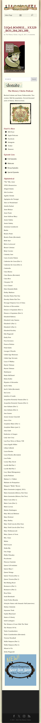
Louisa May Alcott (10, 462)
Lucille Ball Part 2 (10, 469)
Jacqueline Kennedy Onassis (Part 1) (16, 399)
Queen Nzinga (8, 572)
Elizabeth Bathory (10, 316)
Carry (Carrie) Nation (11, 258)
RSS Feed (11, 132)
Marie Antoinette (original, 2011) (14, 489)
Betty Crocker (8, 251)
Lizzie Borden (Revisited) (12, 455)
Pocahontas (7, 558)
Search (34, 79)
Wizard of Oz (8, 648)
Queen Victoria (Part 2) (11, 579)
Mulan (6, 541)
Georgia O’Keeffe (10, 351)
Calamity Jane (8, 254)
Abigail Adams (9, 189)
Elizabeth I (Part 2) (10, 327)
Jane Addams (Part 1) (11, 406)
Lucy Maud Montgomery (12, 472)
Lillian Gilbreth (9, 448)
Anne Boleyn (8, 209)
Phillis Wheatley (9, 555)
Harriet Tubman (9, 365)
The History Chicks (11, 34)
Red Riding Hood (9, 583)
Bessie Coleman (9, 247)
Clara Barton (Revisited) (12, 275)
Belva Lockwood (9, 244)
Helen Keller (8, 379)
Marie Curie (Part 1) (10, 500)
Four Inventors (9, 341)
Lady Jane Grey (9, 437)
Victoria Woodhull (10, 638)
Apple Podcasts (13, 135)
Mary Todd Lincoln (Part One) (14, 524)
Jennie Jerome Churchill (12, 417)
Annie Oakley (8, 220)
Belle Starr (7, 240)
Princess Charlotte (10, 562)
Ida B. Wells (8, 386)
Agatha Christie (9, 196)
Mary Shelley (8, 520)
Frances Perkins (9, 344)
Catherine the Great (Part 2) (13, 265)
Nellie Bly (7, 548)
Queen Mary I (8, 569)
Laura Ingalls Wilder (10, 444)
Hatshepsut (7, 372)
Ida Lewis (7, 392)
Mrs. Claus (7, 538)
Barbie (6, 230)
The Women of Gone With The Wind (16, 624)
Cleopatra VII (8, 282)
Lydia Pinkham (9, 475)
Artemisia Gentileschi (11, 227)
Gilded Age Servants (10, 358)
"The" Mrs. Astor (9, 182)
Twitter (10, 146)
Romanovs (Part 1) (10, 586)
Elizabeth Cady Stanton (11, 320)
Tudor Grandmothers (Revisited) (14, 634)
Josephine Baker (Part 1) (12, 424)
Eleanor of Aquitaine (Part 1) (13, 310)
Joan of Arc (7, 420)
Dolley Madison (9, 292)
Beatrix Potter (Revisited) (12, 237)
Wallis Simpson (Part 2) (11, 645)
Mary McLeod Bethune (11, 513)
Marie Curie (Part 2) (10, 503)
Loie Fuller (7, 458)
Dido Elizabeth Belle (10, 289)
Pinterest (10, 149)
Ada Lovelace (8, 192)
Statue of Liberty (9, 617)
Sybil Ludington (9, 621)
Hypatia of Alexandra (11, 382)
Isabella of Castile (10, 396)
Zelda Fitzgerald (9, 652)
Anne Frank (8, 213)
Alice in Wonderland (10, 202)
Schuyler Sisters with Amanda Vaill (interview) (19, 603)
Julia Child (7, 430)
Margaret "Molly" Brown (12, 486)
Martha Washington (10, 510)
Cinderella (7, 268)
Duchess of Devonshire (11, 306)
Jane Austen (8, 413)
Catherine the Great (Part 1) (13, 261)
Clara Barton (8, 272)
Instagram (11, 142)
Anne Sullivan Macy (10, 216)
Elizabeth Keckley (10, 330)
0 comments (31, 34)
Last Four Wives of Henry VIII (14, 441)
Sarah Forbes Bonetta (11, 600)
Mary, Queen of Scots (11, 534)
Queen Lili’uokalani (10, 565)
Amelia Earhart (9, 206)
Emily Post (7, 337)
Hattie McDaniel (9, 375)
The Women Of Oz (10, 627)
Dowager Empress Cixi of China (14, 303)
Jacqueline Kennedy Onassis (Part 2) (16, 403)
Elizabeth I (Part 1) (10, 323)
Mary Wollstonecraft (10, 531)
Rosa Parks (7, 593)
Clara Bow (7, 278)
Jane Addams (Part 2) (11, 410)
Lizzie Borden (8, 451)
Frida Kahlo (8, 348)
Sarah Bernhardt (9, 596)
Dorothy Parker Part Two (12, 299)
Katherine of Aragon (10, 434)
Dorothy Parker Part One (12, 296)
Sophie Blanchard (10, 614)
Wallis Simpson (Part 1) (11, 641)
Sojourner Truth (9, 610)
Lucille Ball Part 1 (10, 465)
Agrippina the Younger (11, 199)
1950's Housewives (10, 185)
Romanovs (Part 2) (10, 589)
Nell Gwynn (8, 545)
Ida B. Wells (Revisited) (11, 389)
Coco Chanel (8, 285)
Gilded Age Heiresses (11, 354)
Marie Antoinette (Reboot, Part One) (16, 493)
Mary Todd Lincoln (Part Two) (14, 527)
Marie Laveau (8, 507)
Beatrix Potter (8, 234)
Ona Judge (7, 551)
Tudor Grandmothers (11, 631)
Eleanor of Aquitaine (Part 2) (13, 313)
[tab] (20, 159)
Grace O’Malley (9, 361)
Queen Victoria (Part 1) (11, 576)
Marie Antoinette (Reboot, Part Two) (16, 496)
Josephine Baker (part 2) (12, 427)
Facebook (11, 139)
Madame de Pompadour (12, 482)
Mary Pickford (8, 517)
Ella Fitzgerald (8, 334)
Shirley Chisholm (9, 607)
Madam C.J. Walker (10, 479)
